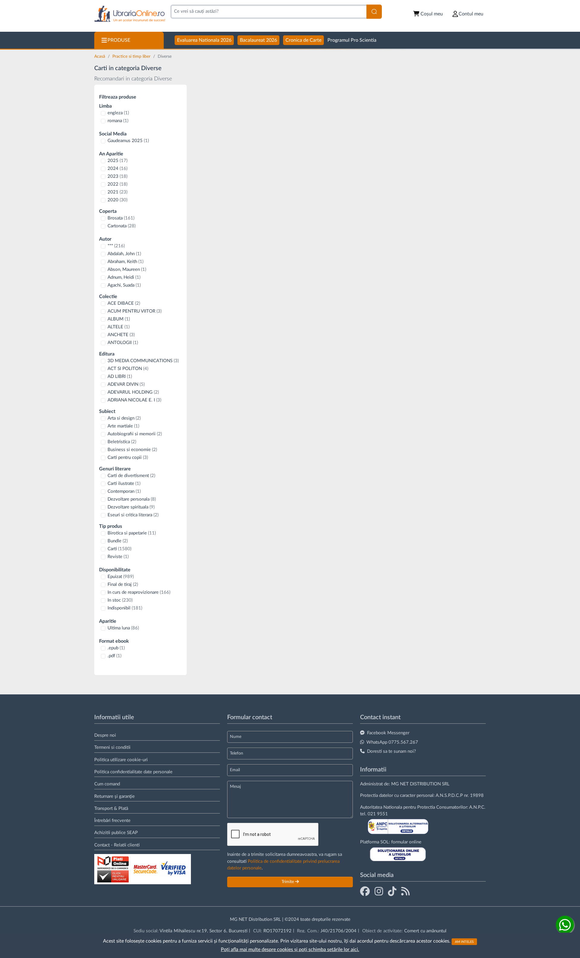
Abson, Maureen (127, 269)
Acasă (100, 56)
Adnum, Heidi (124, 277)
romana (118, 121)
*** (116, 246)
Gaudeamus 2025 (128, 140)
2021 (117, 192)
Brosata (121, 218)
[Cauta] (374, 12)
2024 (117, 168)
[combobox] (268, 12)
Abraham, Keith (125, 261)
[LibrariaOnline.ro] (129, 14)
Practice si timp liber (132, 56)
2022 (117, 184)
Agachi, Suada (124, 285)
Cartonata (122, 226)
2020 (117, 200)
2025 (117, 160)
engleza (118, 113)
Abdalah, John (124, 254)
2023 (117, 176)
